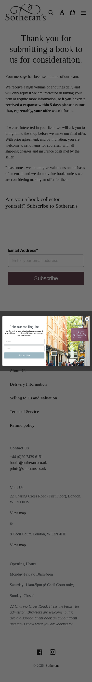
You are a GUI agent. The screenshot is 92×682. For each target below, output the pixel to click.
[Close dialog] (87, 319)
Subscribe (24, 355)
